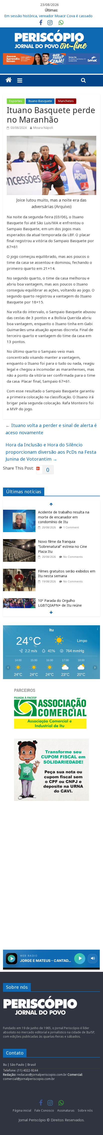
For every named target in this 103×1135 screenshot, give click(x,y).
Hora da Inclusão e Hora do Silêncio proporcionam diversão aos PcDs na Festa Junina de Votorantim (51, 452)
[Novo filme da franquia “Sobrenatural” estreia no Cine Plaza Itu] (19, 541)
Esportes (15, 101)
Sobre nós (85, 1110)
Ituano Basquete (40, 101)
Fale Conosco (44, 1110)
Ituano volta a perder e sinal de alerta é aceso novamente (51, 428)
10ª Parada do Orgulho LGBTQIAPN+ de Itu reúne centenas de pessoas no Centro (64, 605)
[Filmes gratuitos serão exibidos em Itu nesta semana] (19, 571)
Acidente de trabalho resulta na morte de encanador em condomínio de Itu (63, 517)
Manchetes (66, 101)
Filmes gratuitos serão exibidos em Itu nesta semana (66, 573)
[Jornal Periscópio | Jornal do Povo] (8, 80)
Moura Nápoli (43, 128)
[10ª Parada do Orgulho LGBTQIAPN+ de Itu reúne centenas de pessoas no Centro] (19, 600)
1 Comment (71, 527)
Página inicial (22, 1110)
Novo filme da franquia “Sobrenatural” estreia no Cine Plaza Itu (62, 546)
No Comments (73, 557)
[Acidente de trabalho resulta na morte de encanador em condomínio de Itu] (19, 512)
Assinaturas (65, 1110)
